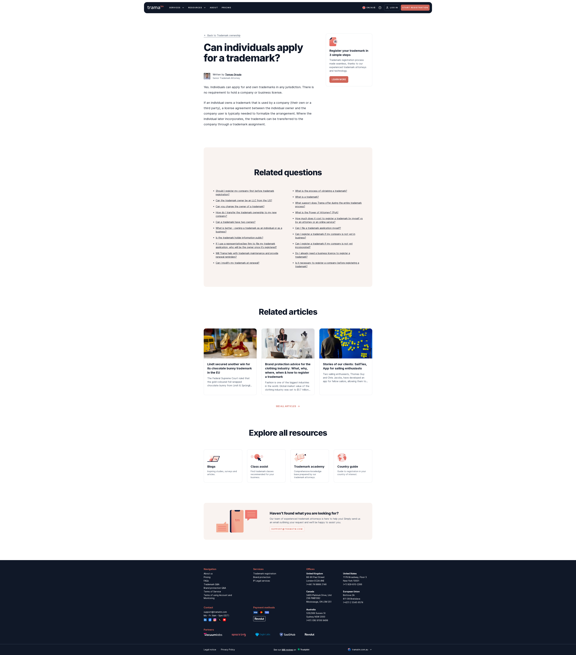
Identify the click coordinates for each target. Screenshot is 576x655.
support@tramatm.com (215, 612)
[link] (349, 60)
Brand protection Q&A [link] (215, 588)
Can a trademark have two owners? (235, 222)
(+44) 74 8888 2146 (316, 584)
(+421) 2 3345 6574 (353, 602)
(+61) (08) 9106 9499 (317, 620)
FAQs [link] (206, 580)
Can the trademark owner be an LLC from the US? (244, 200)
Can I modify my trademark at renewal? (237, 262)
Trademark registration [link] (264, 573)
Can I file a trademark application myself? (318, 228)
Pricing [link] (207, 577)
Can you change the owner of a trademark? (240, 206)
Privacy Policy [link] (228, 649)
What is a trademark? (307, 196)
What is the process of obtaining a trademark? (321, 190)
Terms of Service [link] (212, 591)
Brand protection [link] (261, 577)
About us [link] (208, 573)
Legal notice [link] (210, 649)
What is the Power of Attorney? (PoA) (316, 212)
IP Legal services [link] (261, 580)
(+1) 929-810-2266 (352, 584)
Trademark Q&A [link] (211, 584)
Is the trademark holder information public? (239, 237)
